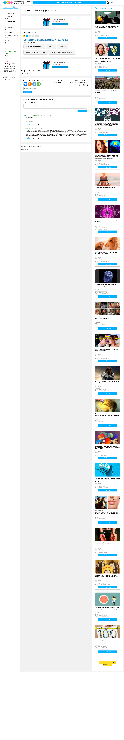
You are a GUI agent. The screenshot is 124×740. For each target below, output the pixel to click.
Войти (112, 2)
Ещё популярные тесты (109, 663)
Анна (97, 452)
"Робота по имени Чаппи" (34, 46)
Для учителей (11, 64)
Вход (8, 79)
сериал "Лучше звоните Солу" (35, 52)
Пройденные (11, 21)
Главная (9, 11)
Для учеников (11, 66)
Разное (9, 38)
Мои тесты (10, 49)
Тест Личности (74, 7)
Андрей (98, 32)
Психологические (12, 35)
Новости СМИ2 (25, 73)
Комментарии (11, 56)
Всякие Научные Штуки (101, 291)
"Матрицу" (62, 46)
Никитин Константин (101, 355)
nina (66, 7)
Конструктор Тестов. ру (23, 2)
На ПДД (9, 40)
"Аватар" (51, 46)
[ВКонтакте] (25, 84)
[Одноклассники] (30, 84)
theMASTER (27, 128)
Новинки (9, 16)
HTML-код (57, 83)
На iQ (8, 30)
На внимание (11, 27)
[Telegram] (34, 84)
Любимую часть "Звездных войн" (62, 52)
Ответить (28, 124)
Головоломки (11, 43)
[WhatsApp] (39, 84)
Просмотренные (12, 19)
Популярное (11, 13)
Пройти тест (107, 38)
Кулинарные (11, 32)
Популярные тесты (103, 8)
